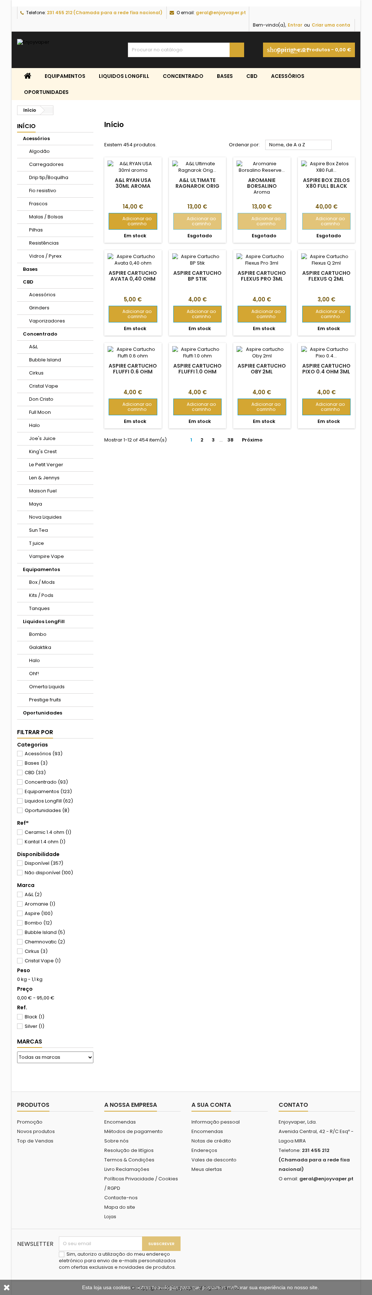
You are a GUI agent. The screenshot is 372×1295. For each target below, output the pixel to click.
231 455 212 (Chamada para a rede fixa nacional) (104, 12)
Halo (34, 425)
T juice (36, 543)
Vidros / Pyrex (45, 256)
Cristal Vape (43, 386)
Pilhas (36, 229)
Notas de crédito (211, 1140)
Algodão (39, 151)
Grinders (39, 307)
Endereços (204, 1150)
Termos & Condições (129, 1159)
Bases (225, 76)
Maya (35, 503)
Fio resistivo (42, 190)
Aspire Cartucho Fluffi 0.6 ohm (133, 368)
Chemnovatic (45, 941)
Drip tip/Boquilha (48, 177)
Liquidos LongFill (124, 76)
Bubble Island (45, 359)
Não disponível (49, 872)
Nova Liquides (45, 517)
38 (230, 439)
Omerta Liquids (47, 686)
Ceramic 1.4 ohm (48, 832)
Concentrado (183, 76)
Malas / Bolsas (46, 216)
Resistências (44, 242)
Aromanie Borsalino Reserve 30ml (262, 186)
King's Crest (43, 451)
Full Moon (40, 412)
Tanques (39, 608)
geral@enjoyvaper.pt (221, 12)
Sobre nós (116, 1140)
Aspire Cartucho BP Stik (197, 275)
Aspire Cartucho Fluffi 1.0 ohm (197, 368)
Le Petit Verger (46, 464)
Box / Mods (42, 582)
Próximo (255, 440)
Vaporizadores (47, 320)
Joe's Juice (42, 438)
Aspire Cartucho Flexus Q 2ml (326, 275)
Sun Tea (38, 530)
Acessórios (287, 76)
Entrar (295, 25)
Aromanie (40, 903)
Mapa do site (119, 1207)
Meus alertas (206, 1169)
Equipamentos (65, 76)
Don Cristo (41, 399)
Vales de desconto (213, 1159)
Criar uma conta (331, 25)
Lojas (110, 1216)
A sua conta (211, 1105)
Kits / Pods (41, 595)
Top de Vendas (35, 1140)
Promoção (30, 1121)
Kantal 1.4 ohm (45, 841)
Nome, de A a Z (298, 145)
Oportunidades (46, 92)
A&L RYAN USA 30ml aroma (133, 183)
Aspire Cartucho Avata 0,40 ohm (133, 275)
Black (34, 1016)
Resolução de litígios (129, 1150)
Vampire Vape (46, 556)
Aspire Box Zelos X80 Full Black (326, 183)
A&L (33, 346)
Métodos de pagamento (133, 1131)
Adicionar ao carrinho (132, 221)
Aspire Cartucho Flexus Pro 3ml (262, 275)
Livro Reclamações (126, 1169)
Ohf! (34, 673)
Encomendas (120, 1121)
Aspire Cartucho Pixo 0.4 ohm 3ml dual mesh (326, 371)
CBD (252, 76)
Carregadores (46, 164)
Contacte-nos (121, 1197)
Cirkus (36, 372)
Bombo (37, 634)
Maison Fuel (43, 490)
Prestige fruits (45, 699)
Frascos (38, 203)
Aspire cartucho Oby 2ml (262, 368)
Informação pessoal (215, 1121)
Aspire (39, 913)
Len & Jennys (44, 477)
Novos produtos (36, 1131)
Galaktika (40, 647)
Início (26, 126)
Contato (293, 1105)
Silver (34, 1026)
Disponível (44, 863)
